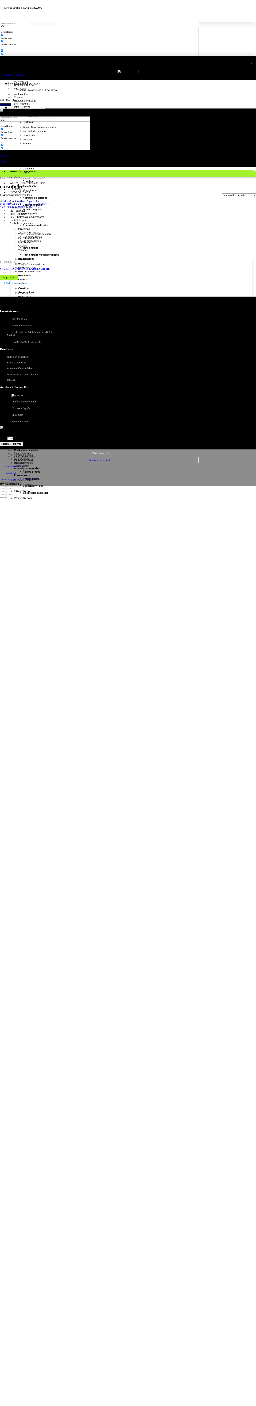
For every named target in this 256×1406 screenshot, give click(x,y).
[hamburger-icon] (250, 63)
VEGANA (20, 88)
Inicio (3, 178)
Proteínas (19, 70)
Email (3, 438)
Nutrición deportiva (27, 64)
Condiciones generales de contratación (18, 479)
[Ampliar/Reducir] (1, 488)
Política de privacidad (99, 460)
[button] (13, 283)
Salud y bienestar (25, 444)
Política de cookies (13, 466)
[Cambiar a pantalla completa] (4, 488)
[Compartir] (8, 488)
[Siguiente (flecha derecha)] (4, 491)
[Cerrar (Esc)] (11, 488)
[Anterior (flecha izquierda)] (1, 491)
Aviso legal (10, 473)
